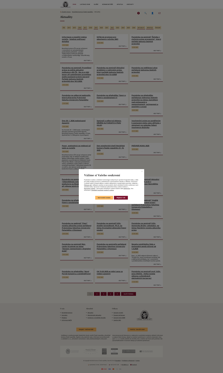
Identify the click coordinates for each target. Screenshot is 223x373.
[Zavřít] (142, 171)
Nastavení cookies (89, 188)
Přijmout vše (88, 185)
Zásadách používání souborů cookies (102, 190)
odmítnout (126, 188)
